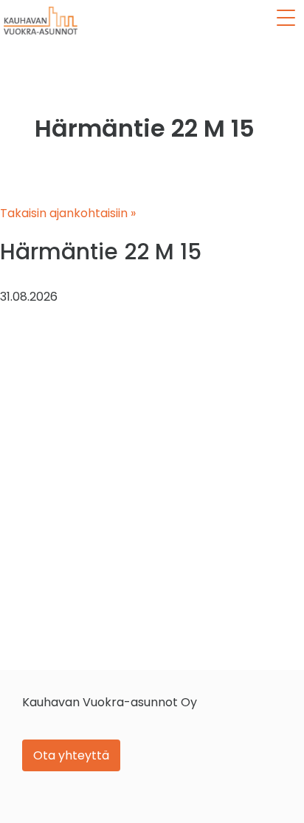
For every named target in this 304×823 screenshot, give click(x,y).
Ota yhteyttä (71, 755)
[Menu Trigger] (286, 18)
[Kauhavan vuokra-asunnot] (40, 21)
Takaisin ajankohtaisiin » (68, 213)
